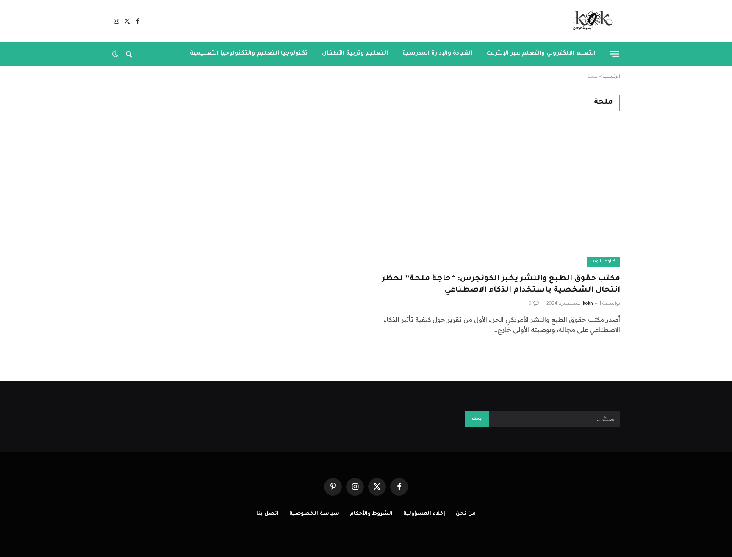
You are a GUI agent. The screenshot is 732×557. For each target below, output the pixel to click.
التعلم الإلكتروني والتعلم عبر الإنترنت (541, 53)
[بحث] (129, 53)
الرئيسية (611, 77)
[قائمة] (614, 53)
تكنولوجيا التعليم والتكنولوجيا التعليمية (249, 53)
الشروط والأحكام (371, 514)
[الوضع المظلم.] (116, 53)
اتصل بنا (267, 514)
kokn (588, 303)
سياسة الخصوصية (314, 514)
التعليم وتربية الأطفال (355, 53)
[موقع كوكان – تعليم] (590, 21)
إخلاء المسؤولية (424, 514)
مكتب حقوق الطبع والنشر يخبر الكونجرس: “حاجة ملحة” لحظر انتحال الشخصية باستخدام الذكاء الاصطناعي (501, 285)
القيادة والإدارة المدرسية (437, 53)
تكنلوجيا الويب (603, 261)
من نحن (466, 514)
